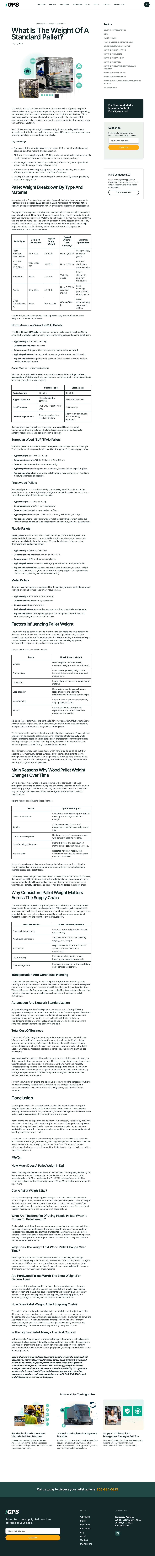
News (106, 34)
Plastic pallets (17, 535)
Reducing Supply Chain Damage (117, 46)
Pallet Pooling (110, 38)
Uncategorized (110, 88)
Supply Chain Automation (115, 50)
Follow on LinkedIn (123, 192)
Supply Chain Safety (112, 62)
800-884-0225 (107, 1489)
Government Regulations (115, 30)
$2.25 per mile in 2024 (46, 203)
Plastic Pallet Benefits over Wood (51, 23)
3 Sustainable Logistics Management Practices (77, 1435)
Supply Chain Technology (115, 73)
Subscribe (123, 147)
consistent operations (21, 1024)
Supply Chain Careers (113, 54)
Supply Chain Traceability (115, 77)
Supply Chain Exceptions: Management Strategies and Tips (121, 1435)
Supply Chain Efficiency (114, 58)
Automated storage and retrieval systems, (30, 1009)
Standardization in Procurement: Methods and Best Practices (28, 1435)
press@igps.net (118, 111)
